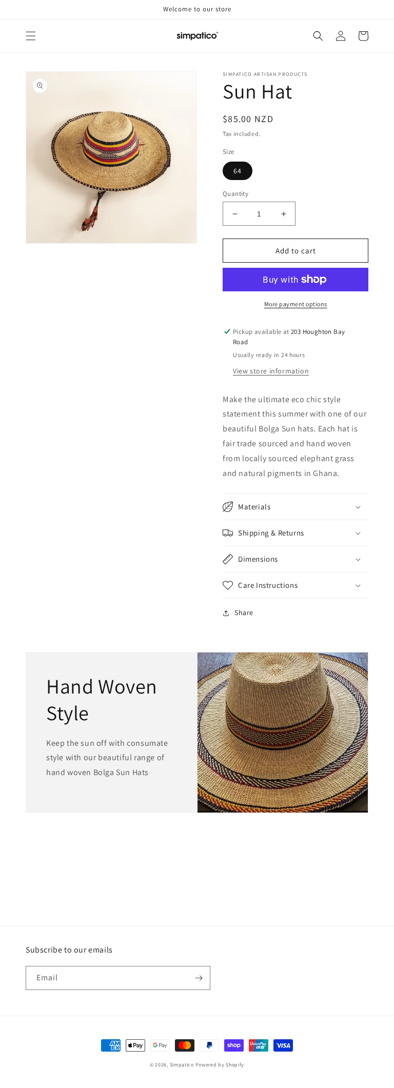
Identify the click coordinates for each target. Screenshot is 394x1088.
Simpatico (182, 1064)
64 (237, 170)
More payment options (295, 304)
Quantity (235, 193)
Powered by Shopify (220, 1064)
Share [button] (243, 612)
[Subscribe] (198, 978)
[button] (30, 36)
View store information (271, 370)
